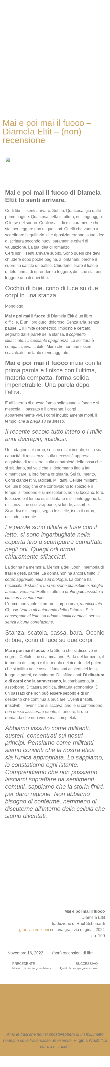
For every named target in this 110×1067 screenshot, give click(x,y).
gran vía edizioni (34, 929)
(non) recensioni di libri (73, 953)
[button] (52, 94)
